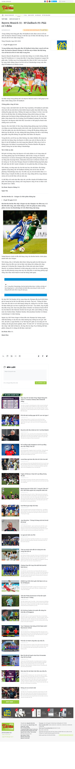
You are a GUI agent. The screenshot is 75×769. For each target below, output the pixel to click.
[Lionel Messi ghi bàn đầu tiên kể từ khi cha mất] (10, 464)
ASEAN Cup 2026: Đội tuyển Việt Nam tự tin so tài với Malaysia (34, 582)
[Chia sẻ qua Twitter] (46, 356)
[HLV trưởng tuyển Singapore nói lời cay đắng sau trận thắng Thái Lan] (10, 449)
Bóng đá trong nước (9, 15)
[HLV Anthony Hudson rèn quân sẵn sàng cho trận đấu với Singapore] (10, 615)
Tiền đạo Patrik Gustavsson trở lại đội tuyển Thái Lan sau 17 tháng (33, 596)
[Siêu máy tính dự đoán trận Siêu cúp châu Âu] (10, 676)
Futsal (25, 15)
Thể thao (4, 19)
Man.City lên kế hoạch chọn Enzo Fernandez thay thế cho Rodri (33, 656)
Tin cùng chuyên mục (12, 395)
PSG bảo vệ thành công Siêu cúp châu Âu (32, 640)
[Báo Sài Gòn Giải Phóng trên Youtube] (47, 1)
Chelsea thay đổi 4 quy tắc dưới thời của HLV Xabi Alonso (33, 566)
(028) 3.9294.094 (6, 734)
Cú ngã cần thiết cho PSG (28, 535)
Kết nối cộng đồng (46, 15)
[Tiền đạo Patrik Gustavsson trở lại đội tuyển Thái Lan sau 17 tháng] (10, 601)
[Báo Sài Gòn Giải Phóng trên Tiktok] (50, 1)
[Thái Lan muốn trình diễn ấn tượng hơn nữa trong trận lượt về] (10, 554)
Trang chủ (3, 15)
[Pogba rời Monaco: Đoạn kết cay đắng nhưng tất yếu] (10, 479)
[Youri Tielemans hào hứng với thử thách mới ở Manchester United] (10, 631)
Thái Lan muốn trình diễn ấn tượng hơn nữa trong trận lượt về (33, 550)
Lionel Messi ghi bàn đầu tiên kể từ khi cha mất (34, 459)
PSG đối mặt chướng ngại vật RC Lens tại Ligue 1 (34, 415)
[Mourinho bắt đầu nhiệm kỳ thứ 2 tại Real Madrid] (10, 435)
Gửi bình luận (41, 382)
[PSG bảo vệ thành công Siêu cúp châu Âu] (10, 646)
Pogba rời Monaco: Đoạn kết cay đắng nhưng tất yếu (34, 474)
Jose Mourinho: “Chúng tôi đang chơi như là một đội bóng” (34, 521)
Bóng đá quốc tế (18, 15)
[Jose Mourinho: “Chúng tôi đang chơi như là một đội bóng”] (10, 525)
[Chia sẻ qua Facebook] (42, 356)
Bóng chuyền (31, 15)
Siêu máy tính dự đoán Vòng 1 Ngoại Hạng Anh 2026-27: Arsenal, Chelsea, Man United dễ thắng (34, 399)
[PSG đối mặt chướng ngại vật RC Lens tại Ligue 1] (10, 420)
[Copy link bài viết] (15, 356)
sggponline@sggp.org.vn (7, 736)
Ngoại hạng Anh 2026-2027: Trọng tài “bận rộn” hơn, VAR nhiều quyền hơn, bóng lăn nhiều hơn (34, 489)
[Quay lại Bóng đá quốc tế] (3, 356)
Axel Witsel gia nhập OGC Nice (29, 505)
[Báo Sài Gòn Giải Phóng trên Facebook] (45, 1)
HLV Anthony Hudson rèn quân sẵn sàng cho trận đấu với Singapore (33, 611)
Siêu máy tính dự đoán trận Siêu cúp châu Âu (34, 671)
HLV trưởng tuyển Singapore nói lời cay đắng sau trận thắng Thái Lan (33, 445)
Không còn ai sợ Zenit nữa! (28, 688)
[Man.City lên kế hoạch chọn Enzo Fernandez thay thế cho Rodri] (10, 660)
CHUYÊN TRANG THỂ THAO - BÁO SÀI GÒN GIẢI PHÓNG (8, 8)
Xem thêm (9, 702)
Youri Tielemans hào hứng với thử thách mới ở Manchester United (34, 627)
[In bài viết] (19, 356)
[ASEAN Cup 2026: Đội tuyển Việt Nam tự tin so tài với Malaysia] (10, 586)
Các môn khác (38, 15)
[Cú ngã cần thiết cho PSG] (10, 540)
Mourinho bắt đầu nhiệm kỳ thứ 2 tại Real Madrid (34, 430)
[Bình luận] (7, 356)
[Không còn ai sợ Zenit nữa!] (10, 693)
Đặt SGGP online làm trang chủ (66, 735)
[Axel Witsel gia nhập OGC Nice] (10, 510)
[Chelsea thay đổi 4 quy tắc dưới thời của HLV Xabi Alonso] (10, 570)
